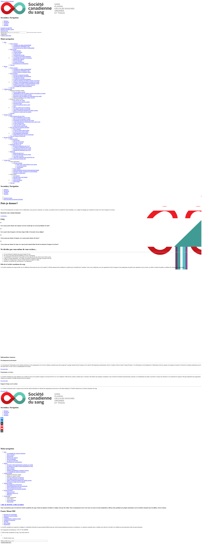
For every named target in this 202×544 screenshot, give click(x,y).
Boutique (6, 25)
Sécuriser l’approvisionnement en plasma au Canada (26, 82)
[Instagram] (101, 426)
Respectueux (7, 524)
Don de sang (13, 49)
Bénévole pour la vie (18, 153)
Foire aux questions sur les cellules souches (24, 97)
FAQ (14, 106)
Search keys (4, 32)
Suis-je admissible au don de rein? (21, 117)
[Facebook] (101, 418)
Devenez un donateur (18, 141)
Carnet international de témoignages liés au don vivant (26, 122)
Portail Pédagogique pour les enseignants (23, 134)
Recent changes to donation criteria (22, 72)
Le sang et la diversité (18, 62)
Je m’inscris (4, 216)
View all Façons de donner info (18, 158)
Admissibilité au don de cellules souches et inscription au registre (29, 93)
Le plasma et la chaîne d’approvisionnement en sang (26, 83)
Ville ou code (4, 540)
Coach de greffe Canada (19, 124)
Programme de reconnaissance (20, 63)
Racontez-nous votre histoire (20, 177)
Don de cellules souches (19, 92)
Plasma (5, 66)
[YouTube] (101, 428)
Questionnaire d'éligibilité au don (21, 46)
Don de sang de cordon (19, 100)
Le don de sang (17, 53)
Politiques (6, 517)
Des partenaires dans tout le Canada (22, 148)
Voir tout (12, 65)
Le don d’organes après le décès (21, 130)
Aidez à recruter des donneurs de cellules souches (25, 110)
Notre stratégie (17, 168)
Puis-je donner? (14, 43)
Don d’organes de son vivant (17, 116)
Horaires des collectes (18, 59)
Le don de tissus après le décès (20, 131)
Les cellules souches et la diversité (21, 109)
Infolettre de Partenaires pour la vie (22, 150)
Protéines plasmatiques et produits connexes (24, 85)
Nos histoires (16, 175)
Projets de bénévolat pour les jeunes (22, 154)
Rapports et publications (19, 173)
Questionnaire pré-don (18, 55)
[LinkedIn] (101, 421)
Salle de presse (17, 178)
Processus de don (17, 103)
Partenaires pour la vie (15, 144)
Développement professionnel (20, 133)
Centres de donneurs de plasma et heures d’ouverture (26, 80)
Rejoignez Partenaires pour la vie (21, 146)
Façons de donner (8, 137)
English (2, 28)
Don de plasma (14, 73)
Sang (5, 42)
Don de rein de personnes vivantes (21, 119)
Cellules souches (8, 89)
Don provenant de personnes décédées (19, 127)
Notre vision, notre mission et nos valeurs (26, 164)
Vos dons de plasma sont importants (22, 76)
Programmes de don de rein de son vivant (23, 120)
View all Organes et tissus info (17, 136)
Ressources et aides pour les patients (22, 112)
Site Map (6, 521)
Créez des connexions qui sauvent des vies (23, 157)
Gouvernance (19, 167)
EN (9, 28)
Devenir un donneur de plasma (21, 75)
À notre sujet (7, 160)
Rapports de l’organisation (10, 514)
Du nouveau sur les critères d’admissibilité (23, 48)
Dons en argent (14, 139)
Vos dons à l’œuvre (18, 143)
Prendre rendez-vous (9, 538)
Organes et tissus (8, 114)
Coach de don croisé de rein (20, 126)
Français (6, 28)
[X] (101, 423)
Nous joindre (16, 181)
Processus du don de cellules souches (22, 95)
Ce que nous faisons (21, 166)
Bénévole (12, 151)
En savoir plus (4, 369)
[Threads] (101, 431)
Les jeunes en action (18, 156)
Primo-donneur (17, 50)
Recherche (6, 22)
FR (11, 28)
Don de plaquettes (17, 60)
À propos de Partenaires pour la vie (22, 147)
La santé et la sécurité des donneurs (22, 56)
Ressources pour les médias (10, 516)
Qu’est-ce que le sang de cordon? (21, 102)
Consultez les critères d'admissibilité (22, 45)
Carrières (6, 24)
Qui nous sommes (17, 163)
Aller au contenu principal (7, 1)
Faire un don (16, 140)
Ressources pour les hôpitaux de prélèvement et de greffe (27, 96)
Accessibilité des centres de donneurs (22, 58)
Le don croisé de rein (18, 123)
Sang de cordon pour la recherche (21, 107)
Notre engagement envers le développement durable (26, 170)
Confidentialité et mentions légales (12, 518)
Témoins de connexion (9, 520)
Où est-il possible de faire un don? (21, 104)
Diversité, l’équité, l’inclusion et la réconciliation (25, 171)
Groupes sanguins (17, 52)
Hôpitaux (6, 21)
